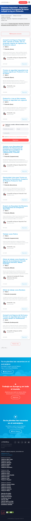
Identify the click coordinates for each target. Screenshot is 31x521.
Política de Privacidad (6, 496)
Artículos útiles (4, 499)
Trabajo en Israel (5, 476)
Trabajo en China (5, 473)
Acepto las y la (15, 136)
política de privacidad (22, 136)
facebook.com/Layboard (6, 455)
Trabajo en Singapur (6, 479)
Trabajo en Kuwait (5, 471)
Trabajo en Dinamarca (6, 467)
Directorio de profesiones (7, 503)
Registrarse (15, 140)
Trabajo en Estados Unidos (8, 484)
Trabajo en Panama (6, 487)
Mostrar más (15, 343)
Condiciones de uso (6, 498)
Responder (24, 64)
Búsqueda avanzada (16, 33)
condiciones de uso (12, 136)
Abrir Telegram (8, 371)
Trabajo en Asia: (5, 470)
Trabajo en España (6, 464)
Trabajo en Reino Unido (7, 459)
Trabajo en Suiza (5, 465)
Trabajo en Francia (5, 461)
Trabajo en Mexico (5, 490)
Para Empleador (23, 2)
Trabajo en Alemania (6, 462)
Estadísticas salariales (6, 504)
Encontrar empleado (6, 495)
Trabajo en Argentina (6, 489)
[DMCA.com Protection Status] (9, 512)
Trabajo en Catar (5, 478)
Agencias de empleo (6, 493)
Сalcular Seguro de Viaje (7, 501)
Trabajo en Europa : (6, 457)
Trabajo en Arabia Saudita (7, 475)
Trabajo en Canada (6, 485)
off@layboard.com (5, 453)
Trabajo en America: (6, 482)
